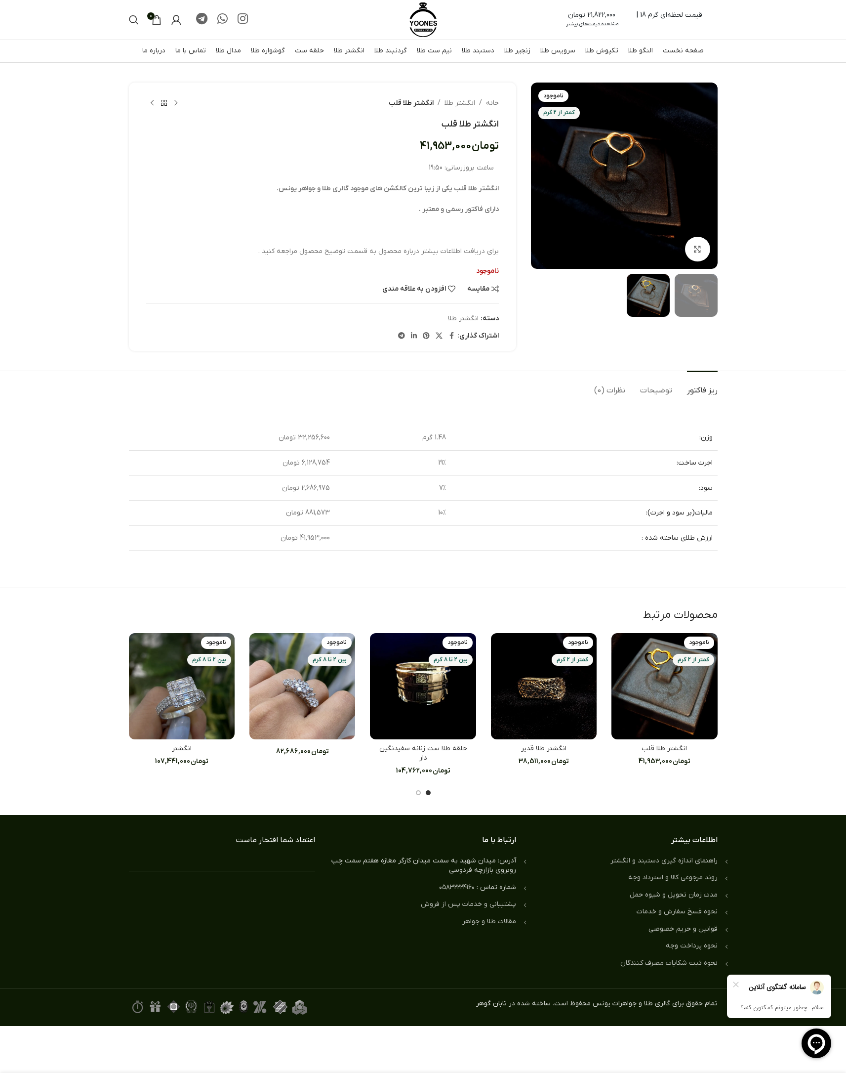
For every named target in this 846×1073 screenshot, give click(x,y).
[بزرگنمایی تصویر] (697, 249)
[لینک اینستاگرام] (243, 20)
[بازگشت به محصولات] (164, 103)
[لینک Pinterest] (426, 336)
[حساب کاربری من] (176, 20)
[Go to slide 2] (418, 792)
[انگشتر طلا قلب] (664, 686)
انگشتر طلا (459, 103)
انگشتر (182, 748)
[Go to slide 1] (428, 792)
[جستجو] (134, 20)
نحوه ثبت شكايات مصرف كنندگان (669, 963)
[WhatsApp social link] (222, 20)
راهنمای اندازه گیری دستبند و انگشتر (664, 860)
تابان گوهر (491, 1003)
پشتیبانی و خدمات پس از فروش (468, 904)
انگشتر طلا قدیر (543, 748)
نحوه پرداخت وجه (692, 945)
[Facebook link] (451, 336)
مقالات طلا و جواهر (489, 921)
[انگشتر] (182, 686)
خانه (492, 103)
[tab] (702, 386)
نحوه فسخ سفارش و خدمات (677, 911)
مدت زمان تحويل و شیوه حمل (674, 895)
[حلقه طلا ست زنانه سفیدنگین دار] (423, 686)
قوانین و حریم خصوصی (683, 929)
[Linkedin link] (414, 336)
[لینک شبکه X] (439, 336)
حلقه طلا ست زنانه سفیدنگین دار (423, 753)
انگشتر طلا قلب (664, 748)
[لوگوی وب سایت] (423, 19)
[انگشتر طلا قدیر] (544, 686)
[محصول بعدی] (152, 103)
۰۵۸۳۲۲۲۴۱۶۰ (457, 887)
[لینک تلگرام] (201, 20)
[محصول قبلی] (176, 103)
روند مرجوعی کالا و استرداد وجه (673, 877)
